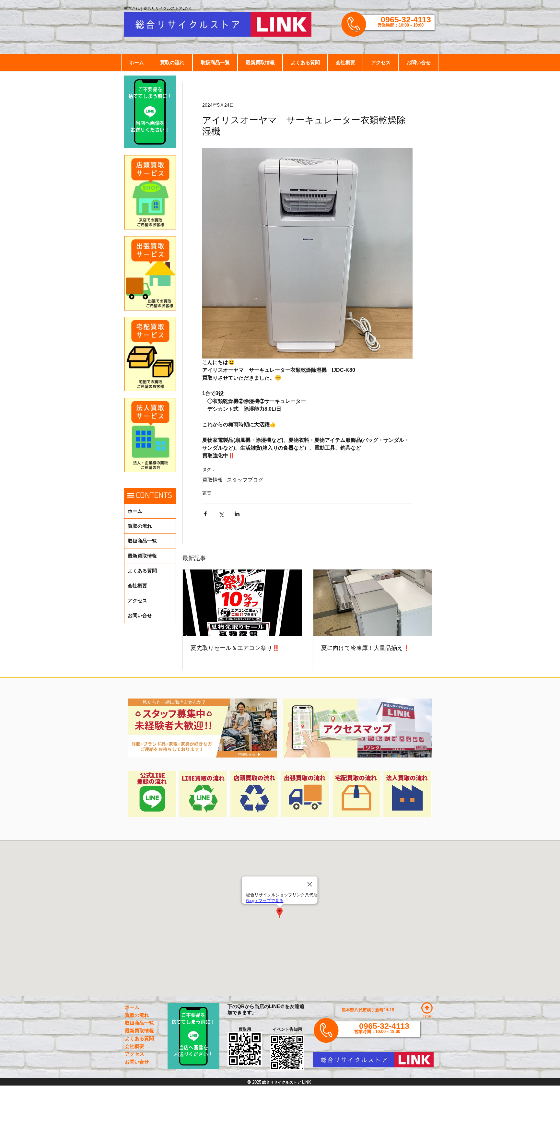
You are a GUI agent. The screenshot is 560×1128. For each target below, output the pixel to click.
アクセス (137, 600)
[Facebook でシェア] (205, 514)
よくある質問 (142, 570)
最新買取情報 (142, 555)
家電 (206, 493)
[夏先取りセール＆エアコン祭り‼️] (242, 603)
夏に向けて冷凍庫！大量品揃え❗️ (365, 648)
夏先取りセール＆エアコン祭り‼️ (235, 648)
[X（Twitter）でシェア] (221, 514)
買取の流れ (140, 526)
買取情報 (212, 480)
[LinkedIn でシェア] (237, 514)
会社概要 (137, 585)
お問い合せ (140, 615)
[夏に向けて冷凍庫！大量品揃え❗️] (372, 603)
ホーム (135, 511)
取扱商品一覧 (142, 541)
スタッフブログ (245, 480)
